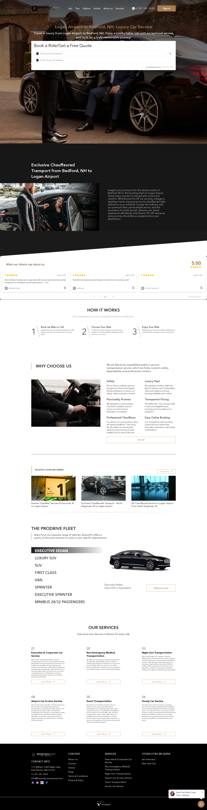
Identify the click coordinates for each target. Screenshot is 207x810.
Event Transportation (115, 782)
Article (97, 8)
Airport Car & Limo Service (118, 778)
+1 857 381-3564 (145, 8)
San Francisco (148, 759)
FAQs (71, 772)
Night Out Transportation (118, 773)
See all (141, 439)
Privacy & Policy (75, 780)
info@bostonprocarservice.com (47, 778)
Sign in (166, 8)
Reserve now (161, 588)
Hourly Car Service (114, 786)
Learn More (46, 682)
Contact (72, 763)
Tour (77, 8)
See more (165, 471)
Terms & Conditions (78, 776)
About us (108, 8)
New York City (149, 763)
